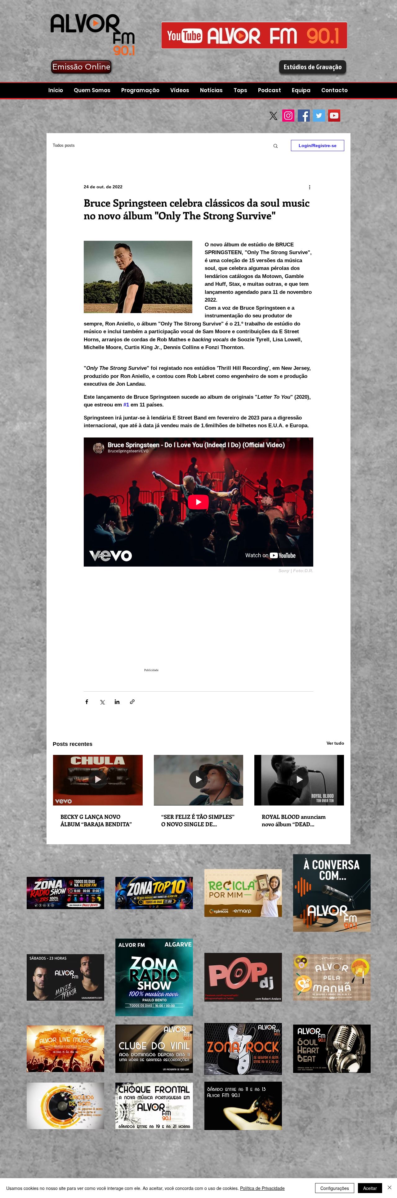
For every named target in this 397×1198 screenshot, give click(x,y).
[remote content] (198, 626)
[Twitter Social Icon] (319, 116)
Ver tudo (335, 743)
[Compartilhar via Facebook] (87, 702)
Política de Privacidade (262, 1188)
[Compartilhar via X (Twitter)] (102, 702)
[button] (270, 90)
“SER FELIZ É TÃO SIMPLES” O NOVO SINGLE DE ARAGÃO (197, 820)
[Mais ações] (309, 187)
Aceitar (370, 1188)
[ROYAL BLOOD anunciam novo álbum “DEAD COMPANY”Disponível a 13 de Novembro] (299, 780)
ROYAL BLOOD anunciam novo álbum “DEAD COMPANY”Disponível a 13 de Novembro (298, 820)
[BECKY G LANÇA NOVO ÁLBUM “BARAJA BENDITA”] (98, 780)
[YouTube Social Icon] (334, 116)
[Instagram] (288, 116)
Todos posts (64, 145)
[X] (273, 116)
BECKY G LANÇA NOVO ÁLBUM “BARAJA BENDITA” (96, 820)
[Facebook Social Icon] (304, 116)
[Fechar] (389, 1188)
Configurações (334, 1188)
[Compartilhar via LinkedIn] (117, 702)
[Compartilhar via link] (132, 702)
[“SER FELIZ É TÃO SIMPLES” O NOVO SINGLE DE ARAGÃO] (198, 780)
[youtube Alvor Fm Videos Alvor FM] (254, 35)
